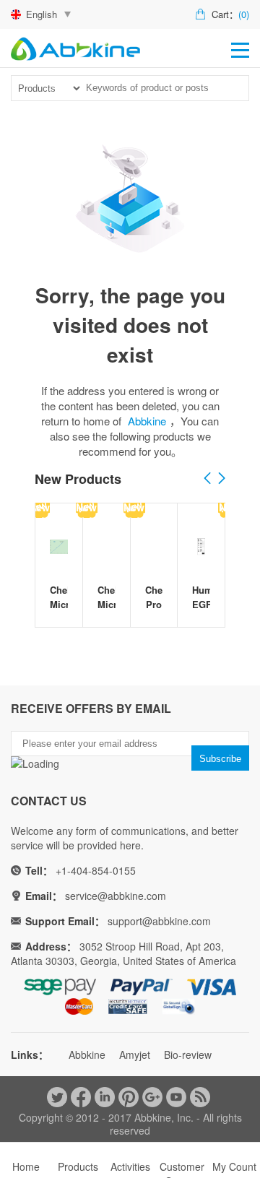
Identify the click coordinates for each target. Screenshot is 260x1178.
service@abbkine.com (115, 895)
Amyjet (134, 1054)
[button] (221, 479)
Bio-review (188, 1054)
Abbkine (147, 420)
